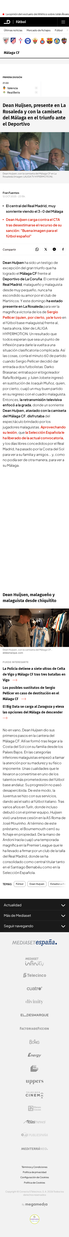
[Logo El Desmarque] (34, 1015)
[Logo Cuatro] (34, 988)
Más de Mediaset (17, 915)
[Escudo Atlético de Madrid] (13, 41)
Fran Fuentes (11, 192)
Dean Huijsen (37, 884)
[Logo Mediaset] (35, 945)
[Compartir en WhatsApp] (37, 249)
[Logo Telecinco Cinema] (34, 1095)
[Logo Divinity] (34, 1002)
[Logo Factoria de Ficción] (34, 1028)
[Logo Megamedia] (36, 1204)
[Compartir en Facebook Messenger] (54, 249)
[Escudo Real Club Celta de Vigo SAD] (20, 41)
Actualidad (12, 905)
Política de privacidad (34, 1172)
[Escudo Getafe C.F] (57, 41)
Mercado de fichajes (39, 30)
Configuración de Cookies (34, 1177)
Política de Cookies (34, 1182)
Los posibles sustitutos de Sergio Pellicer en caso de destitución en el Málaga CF (31, 693)
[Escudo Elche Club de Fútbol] (35, 41)
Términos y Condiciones (34, 1167)
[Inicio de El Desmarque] (7, 22)
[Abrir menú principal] (63, 22)
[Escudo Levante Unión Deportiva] (64, 41)
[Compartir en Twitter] (45, 249)
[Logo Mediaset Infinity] (34, 962)
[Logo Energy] (34, 1055)
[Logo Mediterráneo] (34, 1148)
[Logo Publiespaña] (34, 1135)
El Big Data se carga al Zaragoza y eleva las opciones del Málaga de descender (33, 709)
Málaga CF (12, 53)
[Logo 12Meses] (34, 1108)
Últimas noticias (13, 30)
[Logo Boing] (34, 1042)
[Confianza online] (34, 1223)
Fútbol (21, 22)
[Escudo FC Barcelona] (49, 41)
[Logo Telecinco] (34, 975)
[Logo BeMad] (34, 1068)
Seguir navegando (18, 926)
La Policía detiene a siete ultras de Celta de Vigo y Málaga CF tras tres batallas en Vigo (34, 674)
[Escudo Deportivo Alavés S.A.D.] (28, 41)
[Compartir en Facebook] (63, 249)
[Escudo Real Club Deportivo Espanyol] (42, 41)
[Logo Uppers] (34, 1082)
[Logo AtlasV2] (34, 1122)
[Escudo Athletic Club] (6, 41)
